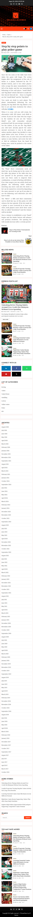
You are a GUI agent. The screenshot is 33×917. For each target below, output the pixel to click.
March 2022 (5, 572)
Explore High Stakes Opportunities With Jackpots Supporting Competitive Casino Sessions (22, 886)
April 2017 (5, 765)
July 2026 (4, 430)
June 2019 (4, 684)
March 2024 (5, 501)
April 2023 (5, 538)
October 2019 (5, 670)
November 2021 (6, 586)
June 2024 (4, 491)
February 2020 (6, 657)
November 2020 (6, 627)
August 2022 (5, 555)
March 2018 (5, 731)
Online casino (5, 404)
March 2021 (5, 613)
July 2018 (4, 718)
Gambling (4, 397)
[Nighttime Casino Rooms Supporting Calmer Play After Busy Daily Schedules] (7, 352)
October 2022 (5, 549)
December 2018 (6, 701)
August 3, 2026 (18, 263)
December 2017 (6, 742)
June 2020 (4, 643)
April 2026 (5, 440)
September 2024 (6, 484)
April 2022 (5, 569)
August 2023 (5, 525)
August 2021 (5, 596)
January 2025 (5, 478)
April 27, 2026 (17, 891)
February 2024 (6, 505)
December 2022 (6, 542)
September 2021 (6, 593)
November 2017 (6, 745)
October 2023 (5, 518)
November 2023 (6, 515)
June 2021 (4, 603)
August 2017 (5, 755)
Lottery (4, 401)
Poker (3, 408)
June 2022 (4, 562)
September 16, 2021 (16, 52)
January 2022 (5, 579)
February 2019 (6, 698)
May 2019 (4, 687)
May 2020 (4, 647)
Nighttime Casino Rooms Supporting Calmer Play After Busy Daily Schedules (21, 351)
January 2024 (5, 508)
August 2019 (5, 677)
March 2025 (5, 471)
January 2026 (5, 451)
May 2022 (4, 566)
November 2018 (6, 704)
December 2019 (6, 664)
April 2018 (5, 728)
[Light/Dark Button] (24, 29)
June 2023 (4, 532)
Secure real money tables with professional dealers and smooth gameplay (21, 898)
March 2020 (5, 654)
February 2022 (6, 576)
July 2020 (4, 640)
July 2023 (4, 528)
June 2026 (4, 434)
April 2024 (5, 498)
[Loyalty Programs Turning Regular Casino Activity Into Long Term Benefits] (7, 270)
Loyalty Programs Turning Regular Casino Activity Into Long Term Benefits (22, 270)
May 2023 (4, 535)
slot (3, 411)
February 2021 (6, 616)
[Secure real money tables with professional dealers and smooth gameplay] (7, 898)
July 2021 (4, 599)
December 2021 (6, 582)
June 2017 (4, 762)
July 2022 (4, 559)
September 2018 (6, 711)
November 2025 (6, 457)
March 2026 (5, 444)
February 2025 (6, 474)
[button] (2, 28)
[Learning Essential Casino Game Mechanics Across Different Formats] (7, 339)
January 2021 (5, 620)
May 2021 (4, 606)
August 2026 (5, 427)
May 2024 (4, 495)
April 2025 (5, 467)
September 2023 (6, 522)
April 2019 (5, 691)
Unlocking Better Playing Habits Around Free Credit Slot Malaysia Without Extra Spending (22, 258)
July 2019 (4, 681)
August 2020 (5, 637)
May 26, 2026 (17, 355)
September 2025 (6, 461)
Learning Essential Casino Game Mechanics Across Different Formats (21, 339)
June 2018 (4, 721)
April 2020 (5, 650)
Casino (3, 42)
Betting (4, 387)
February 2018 (6, 735)
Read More (5, 319)
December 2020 (6, 623)
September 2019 (6, 674)
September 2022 (6, 552)
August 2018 (5, 714)
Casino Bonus (5, 394)
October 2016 (5, 772)
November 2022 (6, 545)
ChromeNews (23, 913)
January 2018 (5, 738)
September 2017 (6, 752)
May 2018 (4, 725)
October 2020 (5, 630)
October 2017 (5, 748)
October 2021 (5, 589)
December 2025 (6, 454)
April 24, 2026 (17, 902)
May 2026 (4, 437)
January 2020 (5, 660)
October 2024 (5, 481)
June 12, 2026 (17, 343)
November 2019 (6, 667)
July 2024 (4, 488)
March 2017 (5, 769)
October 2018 (5, 708)
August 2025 (5, 464)
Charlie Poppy (6, 52)
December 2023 (6, 511)
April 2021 (5, 610)
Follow (31, 29)
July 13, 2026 (17, 274)
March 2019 (5, 694)
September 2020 (6, 633)
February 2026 (6, 447)
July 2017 (4, 758)
